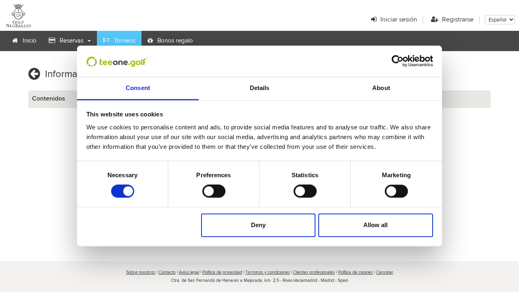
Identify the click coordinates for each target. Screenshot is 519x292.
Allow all (375, 224)
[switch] (213, 191)
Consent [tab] (138, 87)
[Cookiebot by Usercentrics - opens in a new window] (397, 61)
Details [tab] (260, 87)
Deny (258, 224)
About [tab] (381, 87)
